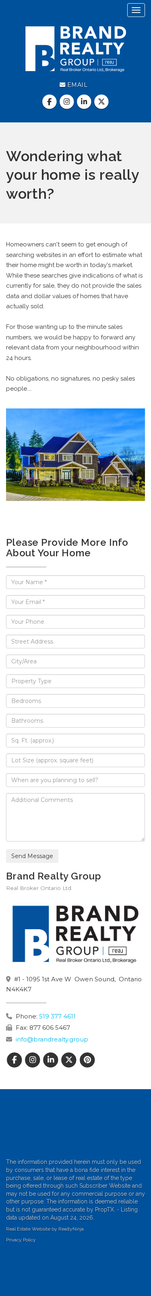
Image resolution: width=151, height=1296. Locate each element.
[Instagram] (67, 102)
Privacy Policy (21, 1240)
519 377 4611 (57, 1016)
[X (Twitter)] (102, 102)
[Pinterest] (87, 1060)
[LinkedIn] (85, 102)
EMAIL (76, 84)
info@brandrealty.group (52, 1039)
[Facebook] (50, 102)
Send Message (32, 856)
